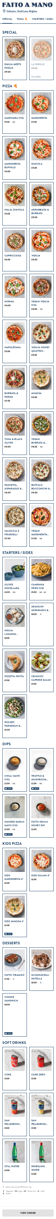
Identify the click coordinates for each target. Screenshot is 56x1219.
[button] (19, 10)
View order (28, 1213)
